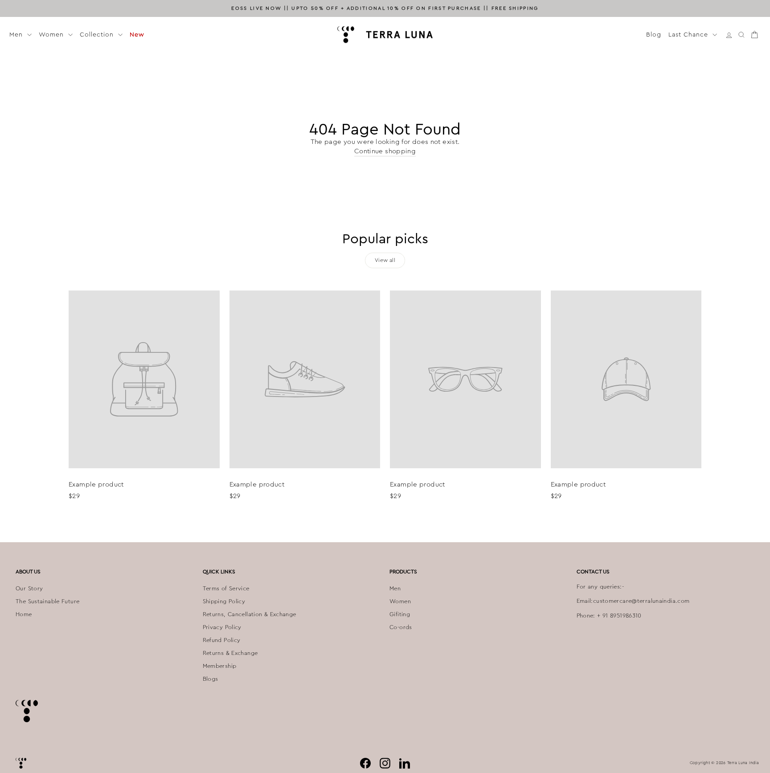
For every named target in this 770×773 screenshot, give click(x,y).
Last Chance (689, 34)
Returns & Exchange (230, 653)
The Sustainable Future (47, 601)
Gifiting (399, 614)
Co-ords (400, 627)
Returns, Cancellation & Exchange (249, 614)
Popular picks (385, 239)
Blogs (210, 679)
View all (385, 260)
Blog (653, 34)
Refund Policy (222, 640)
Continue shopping (385, 151)
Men (17, 34)
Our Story (29, 589)
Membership (220, 666)
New (137, 34)
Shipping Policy (224, 601)
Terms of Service (226, 589)
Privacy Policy (222, 627)
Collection (98, 34)
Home (24, 614)
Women (52, 34)
